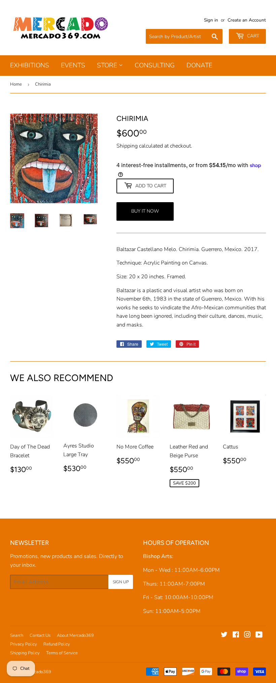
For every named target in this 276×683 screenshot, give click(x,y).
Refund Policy (56, 644)
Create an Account (247, 20)
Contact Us (40, 635)
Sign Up (121, 582)
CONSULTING (155, 65)
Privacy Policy (23, 644)
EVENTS (73, 65)
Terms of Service (62, 653)
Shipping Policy (25, 653)
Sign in (211, 20)
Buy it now (145, 211)
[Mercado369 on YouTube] (259, 635)
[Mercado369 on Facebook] (235, 635)
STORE (108, 65)
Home (16, 84)
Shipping (127, 146)
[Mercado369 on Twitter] (224, 635)
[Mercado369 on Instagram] (247, 635)
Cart (252, 36)
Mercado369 (39, 672)
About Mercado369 (75, 635)
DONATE (199, 65)
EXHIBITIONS (29, 65)
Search (16, 635)
